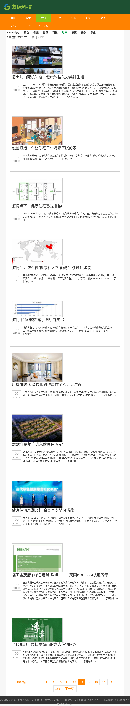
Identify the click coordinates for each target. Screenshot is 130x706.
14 (89, 682)
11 (67, 682)
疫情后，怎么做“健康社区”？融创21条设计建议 (51, 268)
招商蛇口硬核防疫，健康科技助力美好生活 (48, 77)
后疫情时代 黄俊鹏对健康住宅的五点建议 (46, 384)
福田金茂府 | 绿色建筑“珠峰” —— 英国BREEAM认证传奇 (60, 575)
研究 (13, 26)
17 (110, 682)
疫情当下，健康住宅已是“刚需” (38, 206)
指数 (28, 26)
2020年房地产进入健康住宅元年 (39, 444)
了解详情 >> (72, 97)
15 (96, 682)
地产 (42, 37)
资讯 (43, 18)
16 (103, 682)
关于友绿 (43, 26)
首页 (13, 18)
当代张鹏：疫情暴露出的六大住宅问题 (44, 644)
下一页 (69, 688)
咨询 (103, 18)
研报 (73, 18)
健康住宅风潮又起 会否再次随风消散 (43, 510)
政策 (28, 18)
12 (74, 682)
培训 (88, 18)
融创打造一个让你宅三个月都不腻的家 (44, 148)
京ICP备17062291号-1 (89, 700)
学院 (58, 18)
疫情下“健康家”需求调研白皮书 (38, 320)
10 (60, 682)
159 (57, 688)
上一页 (36, 682)
